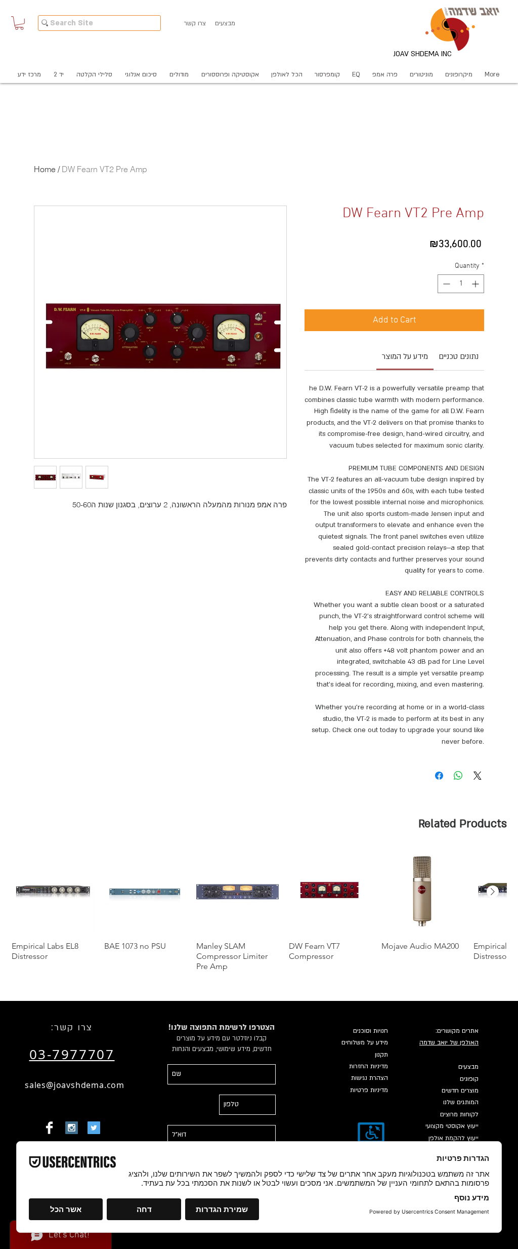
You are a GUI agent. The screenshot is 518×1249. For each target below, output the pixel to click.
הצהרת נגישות (369, 1078)
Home (45, 169)
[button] (19, 23)
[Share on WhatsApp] (458, 776)
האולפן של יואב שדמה (449, 1042)
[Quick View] (53, 892)
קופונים (469, 1079)
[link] (405, 356)
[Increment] (476, 284)
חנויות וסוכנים (370, 1031)
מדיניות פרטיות (369, 1090)
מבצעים (468, 1067)
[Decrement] (445, 284)
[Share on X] (477, 776)
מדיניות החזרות (368, 1066)
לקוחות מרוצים (459, 1114)
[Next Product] (493, 891)
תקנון (381, 1055)
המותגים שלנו (461, 1102)
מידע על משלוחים (364, 1042)
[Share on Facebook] (439, 776)
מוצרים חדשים (460, 1090)
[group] (259, 911)
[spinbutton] (461, 284)
